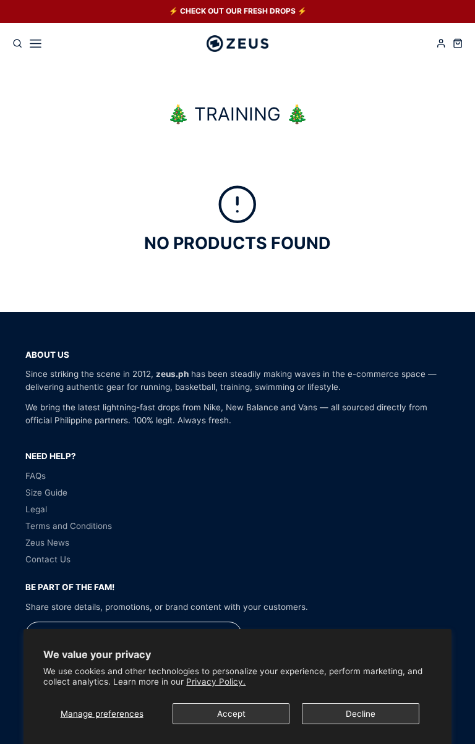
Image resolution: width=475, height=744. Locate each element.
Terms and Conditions (68, 526)
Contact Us (48, 559)
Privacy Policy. (216, 682)
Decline (360, 714)
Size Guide (46, 492)
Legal (36, 509)
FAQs (35, 476)
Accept (231, 714)
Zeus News (47, 542)
